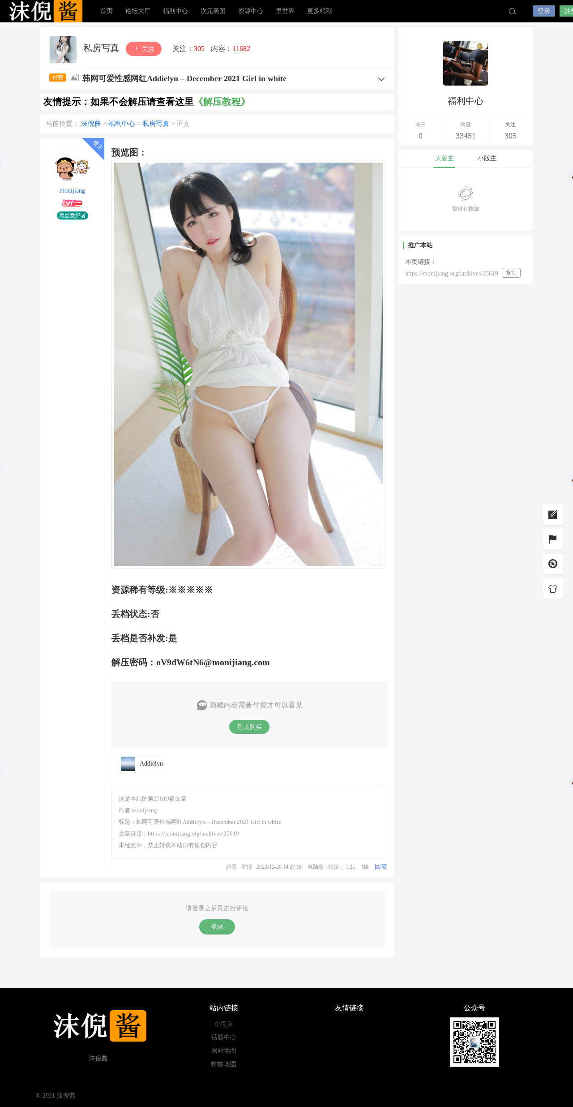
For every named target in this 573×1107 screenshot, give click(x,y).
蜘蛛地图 (223, 1064)
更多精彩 (319, 11)
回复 (381, 866)
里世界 (285, 11)
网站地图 (223, 1050)
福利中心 (175, 11)
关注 (147, 49)
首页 (106, 11)
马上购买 (249, 727)
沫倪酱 (45, 11)
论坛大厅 (137, 11)
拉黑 (231, 867)
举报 (246, 867)
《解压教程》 (222, 101)
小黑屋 (223, 1024)
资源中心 (250, 11)
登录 (544, 11)
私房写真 (102, 48)
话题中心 (223, 1037)
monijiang (72, 190)
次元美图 (213, 11)
